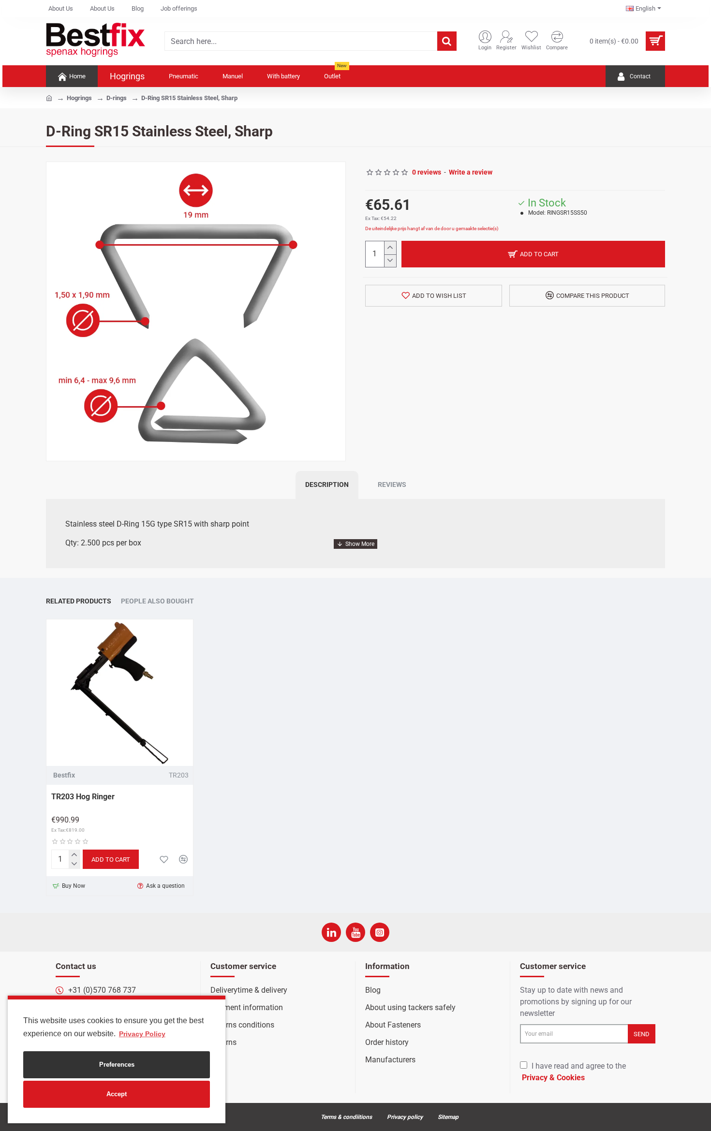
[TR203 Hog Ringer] (119, 692)
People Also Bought (157, 601)
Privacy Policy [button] (142, 1034)
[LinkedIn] (331, 932)
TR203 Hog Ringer (83, 796)
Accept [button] (116, 1094)
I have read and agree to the (574, 1071)
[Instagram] (379, 932)
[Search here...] (447, 41)
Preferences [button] (116, 1064)
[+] (390, 247)
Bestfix (64, 775)
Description (327, 484)
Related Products (78, 601)
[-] (390, 260)
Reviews (392, 484)
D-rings (116, 98)
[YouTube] (355, 932)
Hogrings (79, 98)
